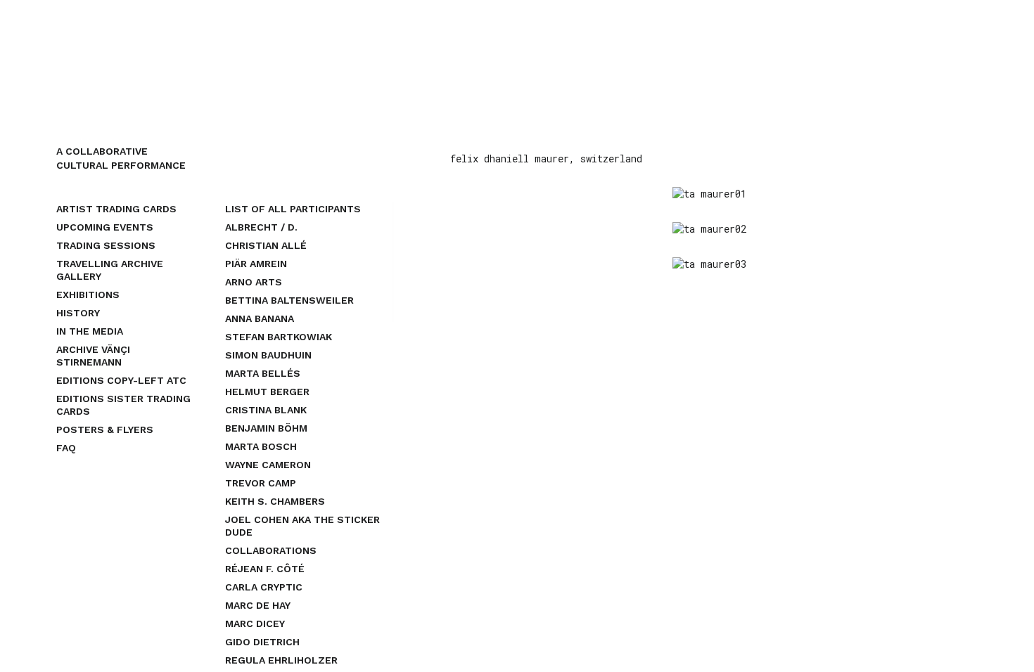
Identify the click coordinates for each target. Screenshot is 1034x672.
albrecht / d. (261, 227)
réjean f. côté (265, 568)
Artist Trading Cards (116, 208)
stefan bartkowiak (278, 336)
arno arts (253, 281)
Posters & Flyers (104, 429)
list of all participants (293, 208)
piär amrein (256, 263)
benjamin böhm (266, 428)
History (78, 312)
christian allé (266, 245)
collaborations (271, 550)
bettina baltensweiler (289, 300)
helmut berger (267, 391)
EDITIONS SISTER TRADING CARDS (123, 405)
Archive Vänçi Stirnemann (93, 356)
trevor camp (260, 483)
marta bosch (261, 446)
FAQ (66, 447)
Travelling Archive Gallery (109, 270)
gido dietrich (262, 641)
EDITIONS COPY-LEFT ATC (121, 380)
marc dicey (255, 623)
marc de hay (258, 605)
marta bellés (262, 373)
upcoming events (104, 227)
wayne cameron (268, 464)
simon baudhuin (268, 355)
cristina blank (266, 409)
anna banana (259, 318)
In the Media (89, 331)
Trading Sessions (105, 245)
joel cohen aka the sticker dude (302, 526)
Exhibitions (88, 294)
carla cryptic (263, 587)
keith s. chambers (275, 501)
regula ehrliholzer (281, 660)
